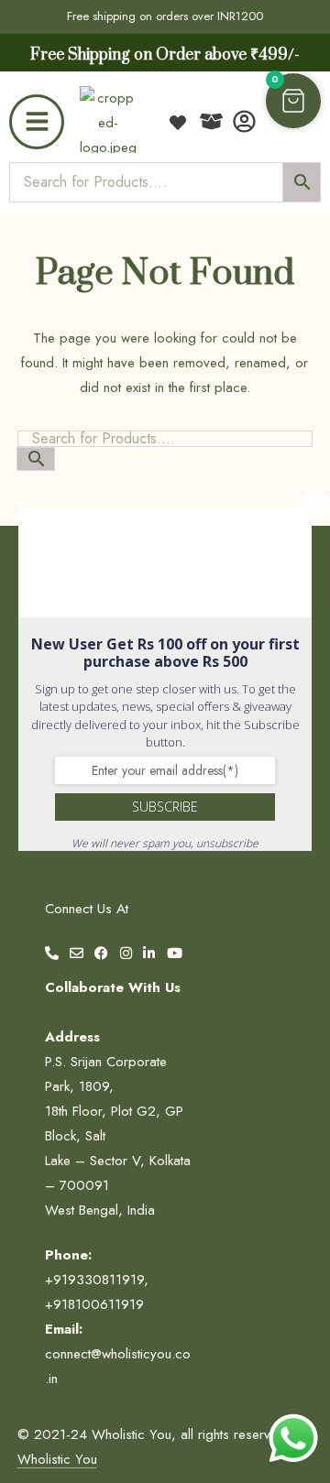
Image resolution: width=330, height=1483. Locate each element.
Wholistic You (57, 1459)
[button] (293, 100)
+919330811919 (94, 1280)
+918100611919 (94, 1304)
